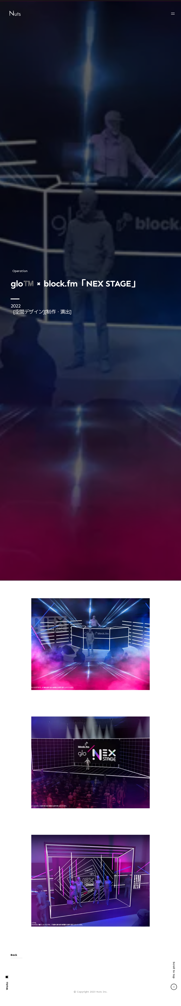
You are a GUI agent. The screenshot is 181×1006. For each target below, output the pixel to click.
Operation (20, 434)
